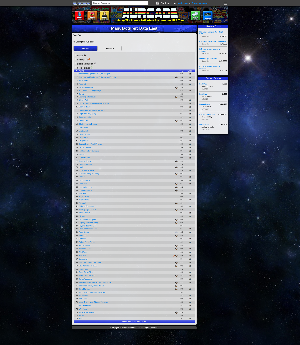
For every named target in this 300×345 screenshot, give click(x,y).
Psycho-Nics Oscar (87, 226)
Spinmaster (83, 259)
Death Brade (84, 131)
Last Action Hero (85, 187)
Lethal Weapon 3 (85, 190)
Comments (109, 48)
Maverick (83, 203)
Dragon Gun (84, 140)
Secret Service (85, 245)
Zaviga (82, 315)
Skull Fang (83, 252)
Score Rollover (83, 68)
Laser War (83, 184)
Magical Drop (84, 197)
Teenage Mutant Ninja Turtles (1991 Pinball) (95, 282)
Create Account (200, 3)
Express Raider (85, 147)
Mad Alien (83, 193)
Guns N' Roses (85, 161)
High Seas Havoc (86, 164)
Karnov (82, 177)
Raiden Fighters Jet (207, 114)
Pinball (80, 56)
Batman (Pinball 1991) (87, 97)
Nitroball (82, 216)
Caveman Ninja (85, 117)
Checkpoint (83, 121)
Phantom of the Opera (87, 220)
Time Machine (84, 289)
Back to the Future (86, 87)
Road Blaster (84, 232)
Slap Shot (83, 255)
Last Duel (203, 84)
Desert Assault (85, 134)
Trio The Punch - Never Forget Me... (93, 292)
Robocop (82, 235)
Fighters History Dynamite (89, 151)
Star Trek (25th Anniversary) (90, 262)
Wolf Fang (83, 309)
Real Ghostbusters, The (88, 229)
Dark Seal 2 (83, 127)
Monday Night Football (87, 210)
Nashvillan (205, 36)
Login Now (182, 3)
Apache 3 (83, 84)
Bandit (81, 94)
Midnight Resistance (87, 206)
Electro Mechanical (85, 64)
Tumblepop (83, 295)
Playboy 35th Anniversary (89, 223)
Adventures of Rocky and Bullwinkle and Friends (97, 77)
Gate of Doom (84, 158)
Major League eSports (208, 59)
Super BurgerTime (86, 272)
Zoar (81, 318)
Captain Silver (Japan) (87, 114)
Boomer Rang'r (85, 107)
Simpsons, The (85, 249)
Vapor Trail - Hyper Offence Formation (94, 302)
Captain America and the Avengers (92, 110)
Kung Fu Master (85, 180)
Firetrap (82, 154)
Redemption (82, 60)
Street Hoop (84, 269)
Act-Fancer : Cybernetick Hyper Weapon (95, 74)
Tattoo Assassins (85, 279)
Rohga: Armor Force (87, 242)
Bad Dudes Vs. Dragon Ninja (90, 91)
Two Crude (83, 299)
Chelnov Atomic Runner (88, 124)
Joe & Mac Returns (86, 170)
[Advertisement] (134, 337)
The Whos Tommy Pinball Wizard (92, 286)
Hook (81, 167)
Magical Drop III (85, 200)
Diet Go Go (83, 138)
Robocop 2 (83, 239)
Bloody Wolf (83, 100)
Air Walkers (83, 81)
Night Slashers (85, 213)
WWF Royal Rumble (87, 312)
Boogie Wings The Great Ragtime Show (94, 103)
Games (85, 48)
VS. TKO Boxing (85, 305)
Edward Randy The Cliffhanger (91, 144)
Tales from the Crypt (87, 275)
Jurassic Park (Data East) (89, 174)
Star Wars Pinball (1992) (88, 266)
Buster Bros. (204, 104)
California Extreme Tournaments (212, 41)
